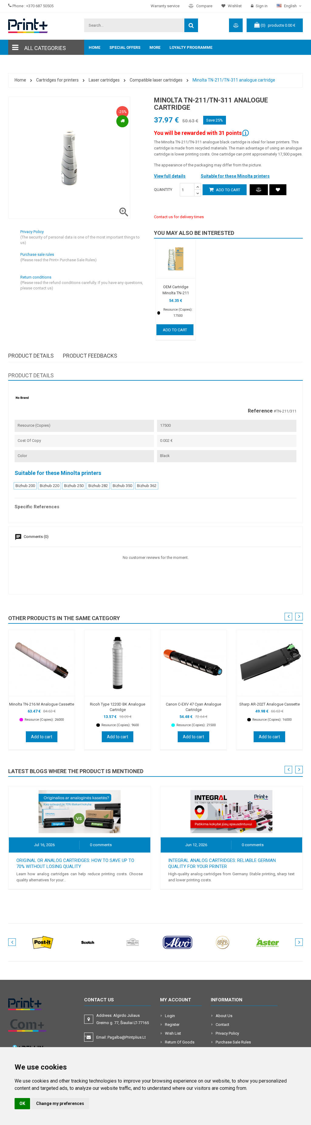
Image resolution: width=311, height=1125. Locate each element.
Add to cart (227, 190)
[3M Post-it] (42, 942)
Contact (222, 1024)
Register (172, 1024)
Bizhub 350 (122, 485)
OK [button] (22, 1103)
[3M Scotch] (87, 942)
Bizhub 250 (74, 485)
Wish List (173, 1033)
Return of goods (179, 1042)
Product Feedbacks (90, 355)
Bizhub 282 (98, 485)
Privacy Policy (227, 1033)
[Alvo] (177, 942)
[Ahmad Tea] (132, 942)
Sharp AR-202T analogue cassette (269, 704)
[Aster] (267, 942)
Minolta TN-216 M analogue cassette (41, 704)
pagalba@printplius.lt (127, 1037)
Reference (260, 411)
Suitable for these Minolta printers (235, 176)
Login (170, 1015)
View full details (170, 176)
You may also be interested (194, 233)
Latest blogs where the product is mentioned (75, 771)
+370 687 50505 (39, 6)
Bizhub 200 (25, 485)
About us (224, 1015)
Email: (121, 1037)
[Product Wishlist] (277, 189)
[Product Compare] (259, 189)
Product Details (31, 355)
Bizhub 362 (146, 485)
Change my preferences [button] (60, 1103)
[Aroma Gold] (222, 942)
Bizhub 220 (49, 485)
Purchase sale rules (233, 1042)
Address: (123, 1019)
